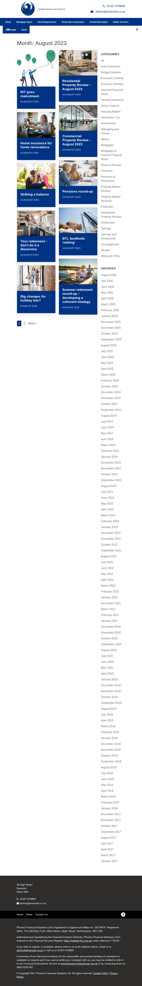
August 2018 (109, 767)
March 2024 (108, 445)
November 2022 (111, 538)
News (24, 30)
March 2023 (108, 515)
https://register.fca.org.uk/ (78, 940)
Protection (107, 206)
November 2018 (111, 749)
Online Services (120, 22)
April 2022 (107, 579)
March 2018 (108, 796)
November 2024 (111, 398)
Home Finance (110, 105)
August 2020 (109, 650)
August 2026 (109, 275)
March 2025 (108, 374)
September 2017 (111, 831)
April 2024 (107, 439)
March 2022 (108, 585)
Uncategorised (110, 244)
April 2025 (107, 368)
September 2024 (111, 409)
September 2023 (111, 480)
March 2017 (108, 855)
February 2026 (110, 310)
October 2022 (109, 544)
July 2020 (107, 656)
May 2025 (107, 362)
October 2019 (109, 697)
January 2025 (109, 386)
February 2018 (110, 802)
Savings (106, 228)
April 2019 (107, 720)
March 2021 (108, 609)
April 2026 (107, 298)
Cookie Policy (100, 973)
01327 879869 (27, 899)
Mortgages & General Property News (111, 155)
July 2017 (107, 843)
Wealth (105, 250)
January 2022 (109, 597)
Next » (32, 323)
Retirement (107, 222)
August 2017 (109, 837)
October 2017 (109, 825)
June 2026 (107, 286)
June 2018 (107, 779)
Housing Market (110, 111)
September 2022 (111, 550)
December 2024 (111, 392)
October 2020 (109, 638)
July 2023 (107, 491)
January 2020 (109, 679)
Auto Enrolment (110, 66)
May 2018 (107, 784)
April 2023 (107, 509)
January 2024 (109, 456)
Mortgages (107, 145)
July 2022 (107, 562)
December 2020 (111, 626)
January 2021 (109, 620)
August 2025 (109, 345)
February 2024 (110, 450)
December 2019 (111, 685)
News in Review (111, 165)
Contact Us (42, 914)
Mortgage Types (24, 22)
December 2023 (111, 462)
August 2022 (109, 556)
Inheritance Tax (110, 117)
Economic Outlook (112, 78)
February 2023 (110, 521)
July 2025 (107, 351)
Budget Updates (111, 72)
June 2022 (107, 568)
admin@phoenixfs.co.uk (33, 903)
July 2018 (107, 773)
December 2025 (111, 321)
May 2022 (107, 573)
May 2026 (107, 292)
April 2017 (107, 849)
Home (8, 22)
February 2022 (110, 591)
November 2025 (111, 327)
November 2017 (111, 820)
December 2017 (111, 814)
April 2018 (107, 790)
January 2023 (109, 527)
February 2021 (110, 614)
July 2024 (107, 421)
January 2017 (109, 861)
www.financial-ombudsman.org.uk (79, 963)
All (102, 60)
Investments (108, 123)
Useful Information (99, 22)
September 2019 (111, 702)
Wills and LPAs (110, 256)
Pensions (107, 170)
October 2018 (109, 755)
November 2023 (111, 468)
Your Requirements (46, 22)
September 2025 (111, 339)
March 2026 (108, 304)
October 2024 (109, 404)
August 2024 (109, 415)
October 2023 (109, 474)
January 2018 (109, 808)
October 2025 (109, 333)
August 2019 (109, 708)
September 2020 (111, 644)
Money (105, 139)
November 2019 (111, 691)
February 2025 (110, 380)
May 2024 (107, 433)
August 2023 (109, 486)
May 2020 (107, 667)
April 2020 (107, 673)
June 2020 (107, 661)
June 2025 (107, 357)
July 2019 (107, 714)
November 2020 (111, 632)
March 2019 (108, 726)
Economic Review (112, 84)
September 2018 (111, 761)
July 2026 (107, 280)
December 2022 (111, 532)
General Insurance (112, 99)
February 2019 (110, 732)
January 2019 (109, 738)
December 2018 (111, 743)
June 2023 (107, 497)
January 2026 (109, 316)
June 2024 (107, 427)
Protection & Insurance (73, 22)
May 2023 (107, 503)
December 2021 (111, 603)
